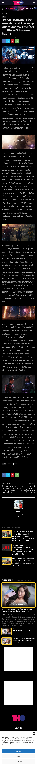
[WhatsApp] (17, 41)
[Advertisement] (18, 659)
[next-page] (6, 570)
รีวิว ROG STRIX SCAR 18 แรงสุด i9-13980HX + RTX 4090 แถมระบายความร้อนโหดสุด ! (10, 489)
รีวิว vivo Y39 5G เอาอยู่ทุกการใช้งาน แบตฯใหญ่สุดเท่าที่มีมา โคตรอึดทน (24, 640)
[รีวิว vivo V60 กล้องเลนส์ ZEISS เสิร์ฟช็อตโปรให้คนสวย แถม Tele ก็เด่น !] (6, 631)
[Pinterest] (12, 41)
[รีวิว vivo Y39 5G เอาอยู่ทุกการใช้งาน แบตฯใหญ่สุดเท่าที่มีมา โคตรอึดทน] (6, 641)
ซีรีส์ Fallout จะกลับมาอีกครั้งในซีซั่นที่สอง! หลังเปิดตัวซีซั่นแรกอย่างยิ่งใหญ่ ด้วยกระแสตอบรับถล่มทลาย (23, 561)
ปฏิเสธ (19, 756)
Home (3, 13)
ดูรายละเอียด (19, 761)
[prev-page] (3, 570)
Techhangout (5, 614)
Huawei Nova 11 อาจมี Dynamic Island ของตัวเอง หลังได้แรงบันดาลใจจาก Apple (27, 489)
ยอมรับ (18, 751)
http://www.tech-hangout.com (19, 514)
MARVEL (16, 463)
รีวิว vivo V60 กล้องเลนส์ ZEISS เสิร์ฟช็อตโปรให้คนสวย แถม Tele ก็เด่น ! (23, 631)
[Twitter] (8, 41)
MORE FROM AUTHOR (16, 528)
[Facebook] (4, 41)
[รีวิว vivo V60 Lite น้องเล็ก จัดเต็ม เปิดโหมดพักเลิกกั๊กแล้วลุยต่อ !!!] (18, 595)
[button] (34, 733)
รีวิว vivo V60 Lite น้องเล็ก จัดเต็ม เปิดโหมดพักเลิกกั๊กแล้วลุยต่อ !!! (17, 610)
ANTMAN (10, 463)
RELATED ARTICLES (6, 528)
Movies (8, 13)
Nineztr (6, 37)
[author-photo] (18, 508)
